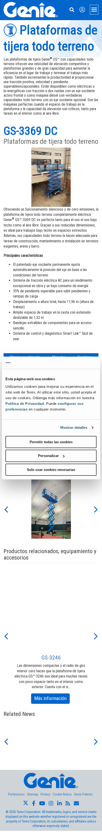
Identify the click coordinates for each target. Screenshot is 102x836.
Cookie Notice (62, 794)
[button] (6, 509)
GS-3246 (51, 657)
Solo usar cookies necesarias (51, 470)
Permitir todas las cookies (51, 442)
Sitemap (32, 794)
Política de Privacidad (24, 404)
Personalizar (48, 456)
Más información (52, 699)
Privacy (45, 794)
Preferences (16, 794)
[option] (51, 509)
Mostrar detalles (74, 427)
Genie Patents (83, 794)
